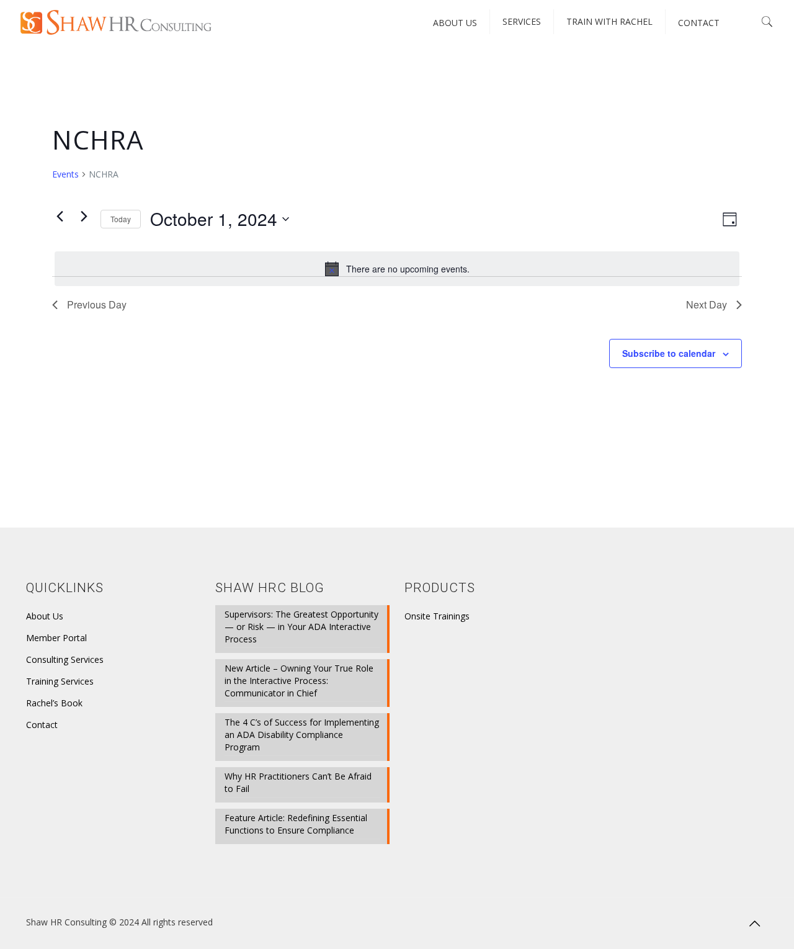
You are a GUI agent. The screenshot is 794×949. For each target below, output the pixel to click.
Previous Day (97, 304)
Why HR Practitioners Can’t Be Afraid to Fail (298, 782)
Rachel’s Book (54, 703)
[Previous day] (59, 216)
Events (65, 174)
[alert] (397, 268)
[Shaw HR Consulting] (116, 21)
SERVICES (521, 21)
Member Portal (56, 638)
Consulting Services (65, 659)
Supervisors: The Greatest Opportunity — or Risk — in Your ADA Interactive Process (301, 626)
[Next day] (83, 216)
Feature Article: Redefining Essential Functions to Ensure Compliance (296, 824)
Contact (42, 725)
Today (120, 219)
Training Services (60, 681)
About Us (44, 616)
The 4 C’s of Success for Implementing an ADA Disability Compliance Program (302, 734)
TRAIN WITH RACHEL (609, 21)
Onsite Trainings (437, 616)
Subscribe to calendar (668, 353)
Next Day (706, 304)
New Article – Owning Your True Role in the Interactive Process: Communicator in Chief (299, 680)
